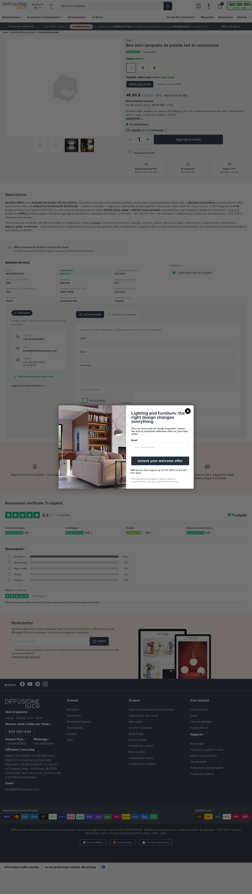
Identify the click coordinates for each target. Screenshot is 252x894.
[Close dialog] (188, 411)
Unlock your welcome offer (160, 461)
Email (134, 440)
